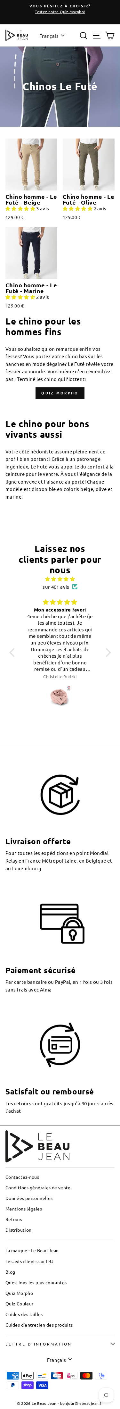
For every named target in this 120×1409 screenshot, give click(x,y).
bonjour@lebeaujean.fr (81, 1403)
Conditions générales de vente (38, 1187)
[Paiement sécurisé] (60, 923)
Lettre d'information (38, 1343)
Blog (10, 1272)
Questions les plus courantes (36, 1282)
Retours (13, 1219)
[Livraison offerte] (60, 794)
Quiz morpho (59, 392)
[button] (20, 208)
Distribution (18, 1230)
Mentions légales (23, 1208)
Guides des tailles (24, 1314)
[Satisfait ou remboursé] (60, 1045)
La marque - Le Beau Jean (32, 1250)
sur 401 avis (56, 587)
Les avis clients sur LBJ (29, 1261)
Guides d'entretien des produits (39, 1325)
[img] (60, 579)
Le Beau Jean (44, 1403)
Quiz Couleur (19, 1303)
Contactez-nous (22, 1177)
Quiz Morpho (19, 1293)
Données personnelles (28, 1198)
